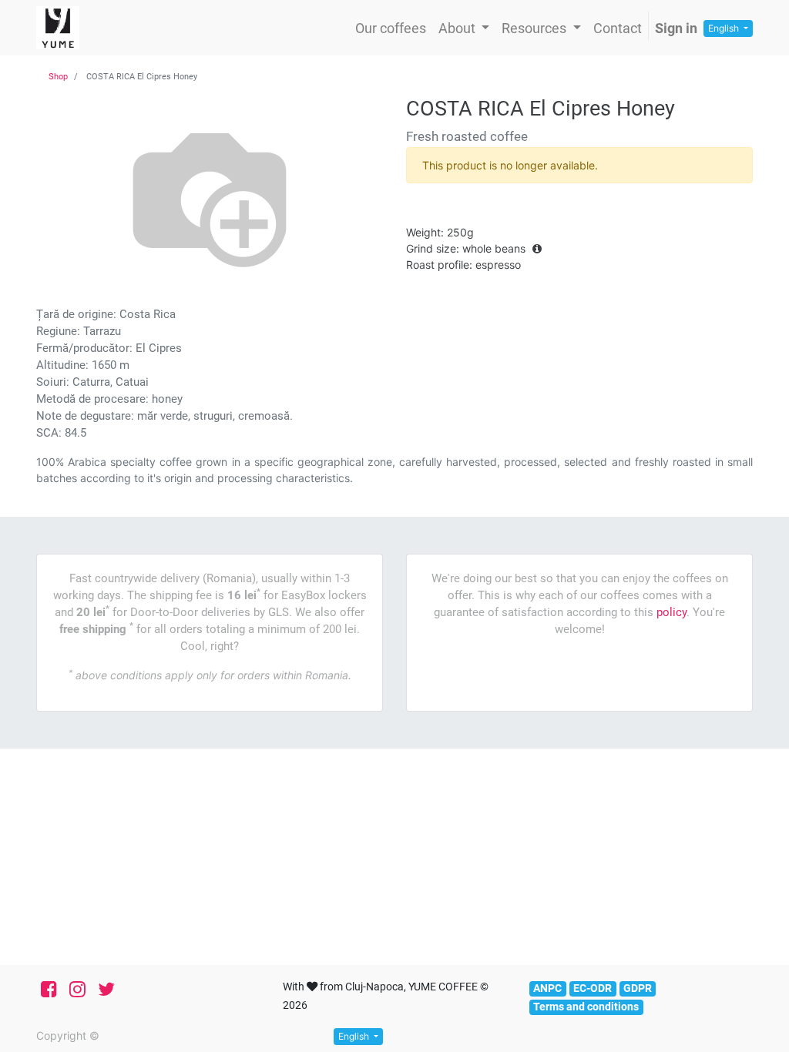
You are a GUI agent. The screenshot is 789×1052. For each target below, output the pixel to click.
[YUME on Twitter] (106, 989)
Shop (58, 77)
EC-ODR (592, 988)
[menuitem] (390, 28)
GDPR (637, 988)
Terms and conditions (586, 1006)
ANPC (547, 988)
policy (671, 612)
